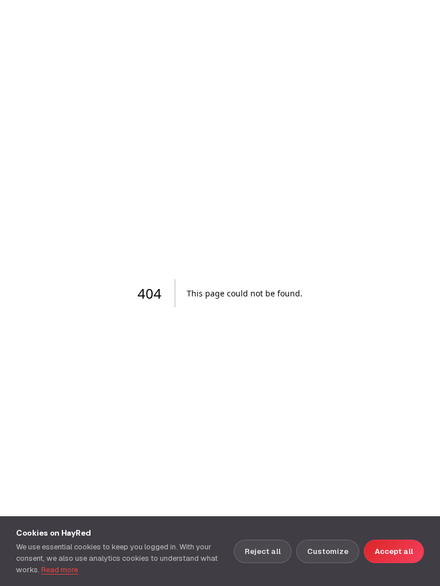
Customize (327, 551)
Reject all (263, 551)
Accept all (394, 551)
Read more (59, 570)
